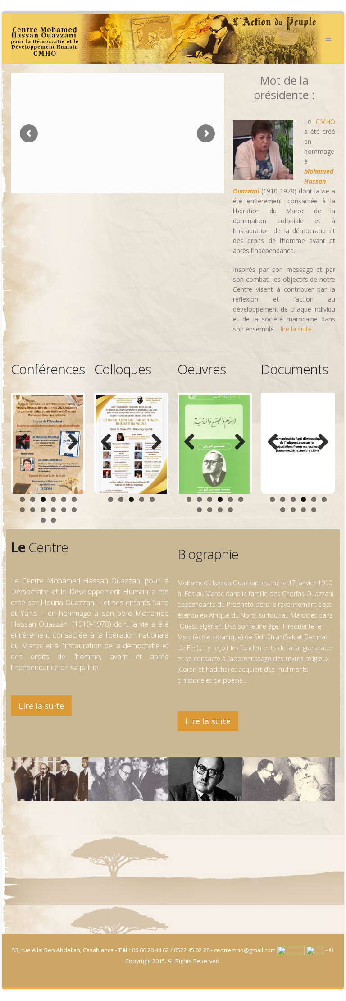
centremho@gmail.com (245, 950)
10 (53, 509)
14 (53, 520)
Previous (26, 442)
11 (63, 509)
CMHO (325, 121)
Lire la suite (41, 705)
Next (70, 442)
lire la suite (296, 329)
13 (43, 520)
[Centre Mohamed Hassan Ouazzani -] (166, 39)
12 (74, 509)
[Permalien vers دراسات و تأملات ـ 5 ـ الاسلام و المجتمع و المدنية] (214, 444)
